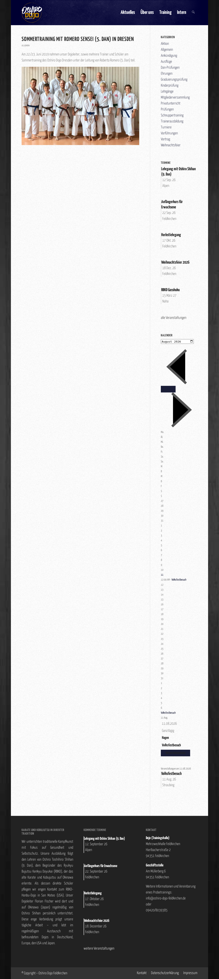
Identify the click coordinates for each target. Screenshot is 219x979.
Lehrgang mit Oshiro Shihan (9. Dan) (104, 839)
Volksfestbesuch (179, 579)
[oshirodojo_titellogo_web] (32, 12)
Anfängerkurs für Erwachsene (100, 866)
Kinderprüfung (169, 85)
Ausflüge (166, 62)
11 (162, 575)
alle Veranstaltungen (173, 318)
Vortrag (165, 139)
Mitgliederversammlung (175, 97)
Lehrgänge (167, 91)
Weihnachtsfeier (171, 145)
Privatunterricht (170, 103)
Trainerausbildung (172, 121)
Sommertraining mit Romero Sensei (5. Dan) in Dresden (78, 39)
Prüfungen (167, 109)
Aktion (165, 44)
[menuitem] (128, 12)
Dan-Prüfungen (170, 68)
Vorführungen (169, 133)
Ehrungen (166, 74)
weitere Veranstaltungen (99, 948)
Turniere (166, 127)
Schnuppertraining (172, 115)
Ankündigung (169, 56)
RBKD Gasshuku (170, 290)
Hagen (165, 738)
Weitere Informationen (175, 753)
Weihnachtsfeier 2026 (175, 262)
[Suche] (193, 12)
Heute (168, 389)
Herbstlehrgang (171, 235)
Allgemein (26, 46)
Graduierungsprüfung (174, 79)
